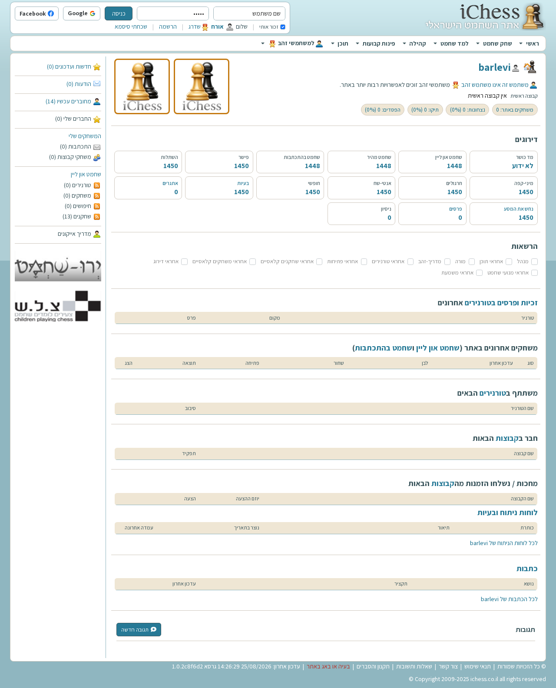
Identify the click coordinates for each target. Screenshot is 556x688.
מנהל (523, 261)
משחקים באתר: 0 (514, 109)
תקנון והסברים (373, 666)
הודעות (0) (78, 84)
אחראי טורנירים (388, 261)
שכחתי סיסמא (131, 26)
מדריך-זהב (429, 261)
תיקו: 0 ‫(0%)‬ (425, 109)
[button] (98, 14)
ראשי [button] (532, 43)
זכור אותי (268, 26)
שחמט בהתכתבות (383, 348)
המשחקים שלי (85, 136)
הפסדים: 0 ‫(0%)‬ (382, 109)
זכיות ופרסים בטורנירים (501, 303)
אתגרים (170, 183)
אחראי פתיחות (342, 261)
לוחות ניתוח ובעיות (507, 512)
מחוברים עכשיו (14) (68, 101)
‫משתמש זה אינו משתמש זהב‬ (495, 85)
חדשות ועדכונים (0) (69, 66)
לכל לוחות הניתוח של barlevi (504, 543)
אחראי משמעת (457, 272)
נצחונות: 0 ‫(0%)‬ (467, 109)
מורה (460, 261)
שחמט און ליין (86, 174)
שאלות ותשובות (414, 666)
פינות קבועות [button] (379, 43)
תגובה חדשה (135, 629)
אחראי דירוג (166, 261)
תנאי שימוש (477, 666)
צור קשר (448, 666)
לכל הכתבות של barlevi (509, 599)
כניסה (119, 13)
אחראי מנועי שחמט (508, 272)
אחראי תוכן (491, 261)
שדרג (195, 26)
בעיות (243, 183)
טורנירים (493, 393)
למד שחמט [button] (454, 43)
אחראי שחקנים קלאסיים (287, 261)
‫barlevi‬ (494, 67)
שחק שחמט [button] (497, 43)
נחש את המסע (518, 208)
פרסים (455, 208)
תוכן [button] (343, 43)
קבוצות (507, 438)
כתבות (527, 568)
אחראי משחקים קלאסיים (219, 261)
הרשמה (168, 26)
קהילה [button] (417, 43)
